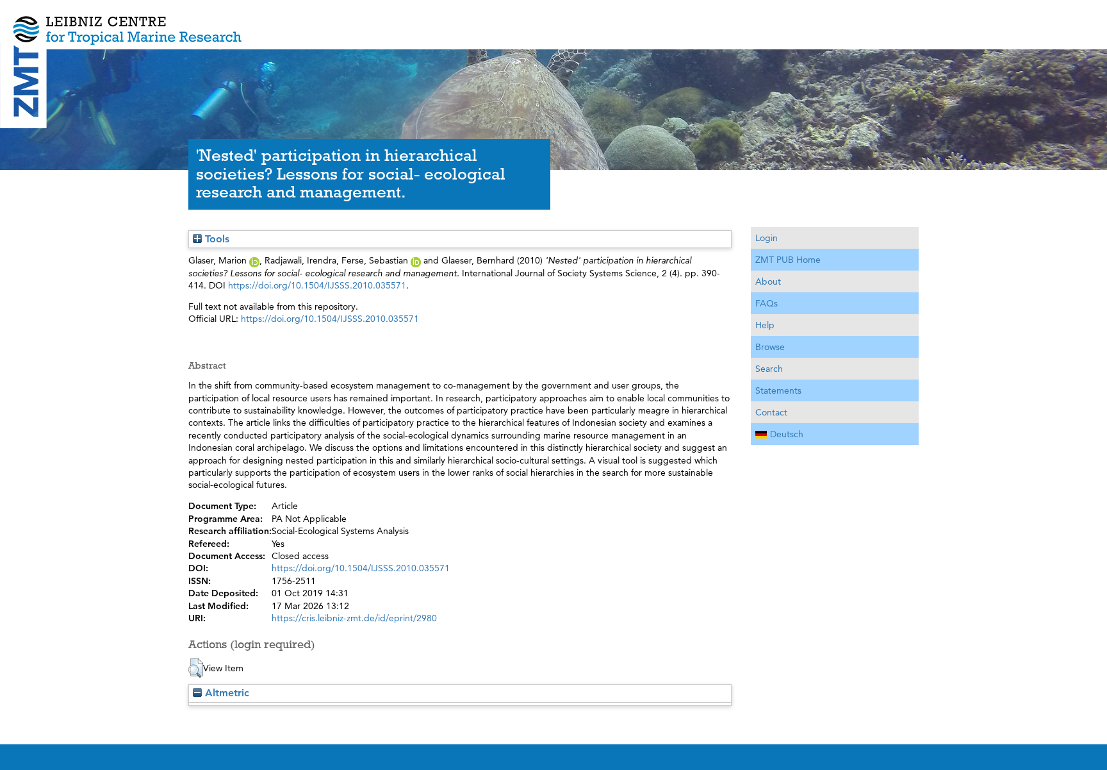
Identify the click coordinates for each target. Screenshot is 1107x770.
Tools (215, 239)
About (768, 281)
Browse (770, 347)
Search (769, 368)
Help (765, 325)
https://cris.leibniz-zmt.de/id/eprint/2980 (354, 618)
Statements (778, 390)
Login (766, 238)
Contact (771, 412)
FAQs (766, 303)
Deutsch (786, 434)
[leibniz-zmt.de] (553, 21)
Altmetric (225, 693)
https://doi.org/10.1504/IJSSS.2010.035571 (317, 285)
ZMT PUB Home (788, 259)
